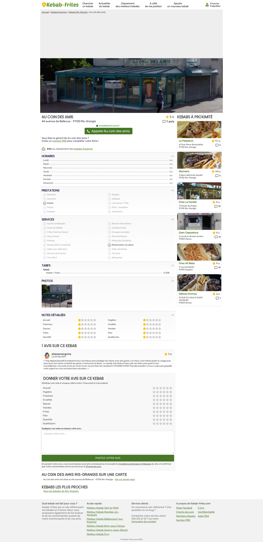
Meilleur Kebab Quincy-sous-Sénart (107, 530)
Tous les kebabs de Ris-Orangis (61, 491)
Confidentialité (206, 512)
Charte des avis (93, 466)
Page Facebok (184, 507)
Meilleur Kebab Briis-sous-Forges (106, 526)
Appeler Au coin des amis (110, 131)
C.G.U (201, 507)
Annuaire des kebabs (60, 5)
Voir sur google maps (125, 479)
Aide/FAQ (203, 516)
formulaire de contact (144, 521)
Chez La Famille (188, 202)
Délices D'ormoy (188, 293)
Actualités (104, 5)
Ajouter (178, 5)
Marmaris (184, 171)
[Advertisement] (131, 36)
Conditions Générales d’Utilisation (135, 464)
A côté (153, 5)
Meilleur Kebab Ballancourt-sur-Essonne (105, 520)
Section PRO (183, 520)
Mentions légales (185, 516)
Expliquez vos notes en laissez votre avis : (62, 428)
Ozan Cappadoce (188, 232)
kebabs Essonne (83, 148)
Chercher (87, 5)
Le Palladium (186, 140)
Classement (128, 5)
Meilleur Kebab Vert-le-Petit (103, 507)
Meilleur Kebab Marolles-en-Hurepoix (103, 513)
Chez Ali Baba (187, 263)
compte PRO (60, 140)
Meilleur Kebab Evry (98, 534)
